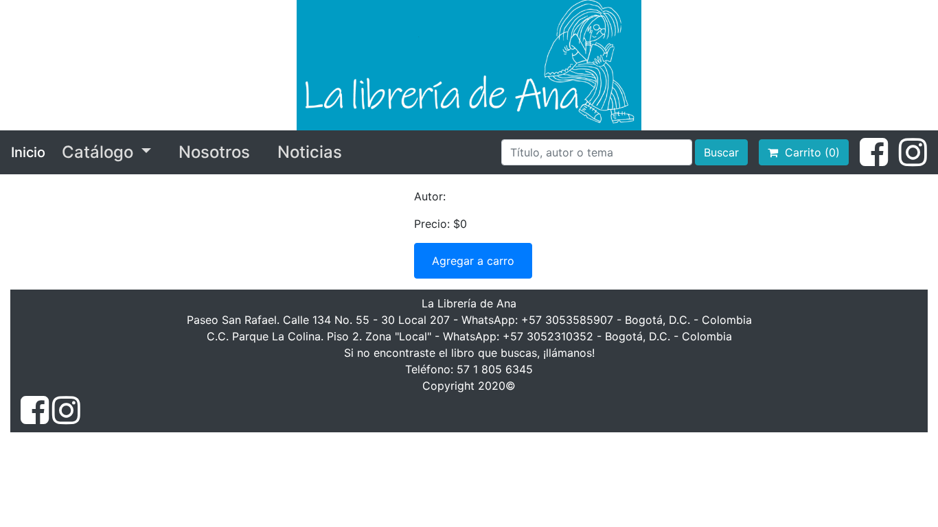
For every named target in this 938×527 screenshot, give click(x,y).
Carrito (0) (809, 152)
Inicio (28, 152)
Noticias (309, 152)
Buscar (721, 152)
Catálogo (99, 152)
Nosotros (214, 152)
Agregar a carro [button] (473, 261)
